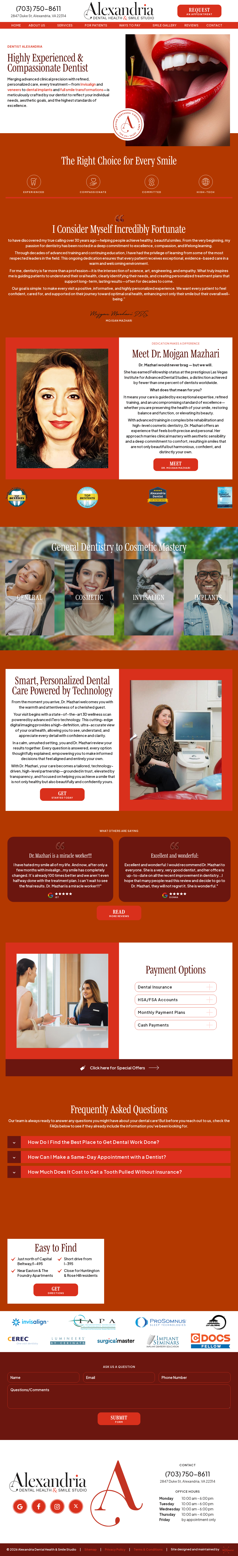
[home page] (119, 11)
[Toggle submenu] (47, 25)
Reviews (191, 25)
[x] (75, 1506)
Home (16, 25)
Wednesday (169, 1509)
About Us (37, 25)
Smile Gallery (165, 25)
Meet (175, 464)
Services (65, 25)
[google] (20, 1506)
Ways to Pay (130, 25)
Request (199, 11)
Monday (166, 1498)
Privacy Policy (115, 1549)
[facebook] (38, 1506)
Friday (164, 1519)
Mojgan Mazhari (119, 320)
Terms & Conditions (148, 1549)
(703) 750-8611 (38, 8)
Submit (119, 1418)
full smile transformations (81, 89)
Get (62, 794)
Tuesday (166, 1503)
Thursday (167, 1514)
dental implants (39, 89)
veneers (14, 89)
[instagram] (57, 1506)
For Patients (96, 25)
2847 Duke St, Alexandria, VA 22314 (38, 16)
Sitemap (90, 1549)
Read (119, 913)
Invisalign (88, 84)
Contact (214, 25)
